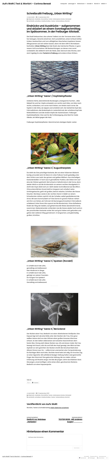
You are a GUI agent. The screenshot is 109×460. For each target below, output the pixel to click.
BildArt (103, 4)
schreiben (38, 21)
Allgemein (31, 19)
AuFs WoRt (31, 17)
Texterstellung (60, 21)
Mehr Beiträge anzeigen (60, 408)
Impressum (102, 456)
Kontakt (89, 4)
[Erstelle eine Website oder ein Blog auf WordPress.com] (32, 456)
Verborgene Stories (59, 19)
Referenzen (80, 4)
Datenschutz (94, 456)
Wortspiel (68, 19)
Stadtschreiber (46, 21)
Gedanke (37, 19)
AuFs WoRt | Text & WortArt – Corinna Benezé (26, 3)
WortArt (96, 4)
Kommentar (76, 448)
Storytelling (44, 19)
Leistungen (71, 4)
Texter (50, 19)
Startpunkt (63, 4)
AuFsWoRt (31, 21)
